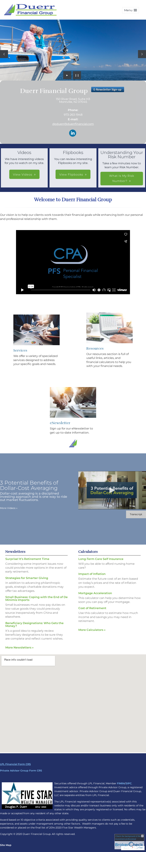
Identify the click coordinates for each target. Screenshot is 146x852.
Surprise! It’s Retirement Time (27, 559)
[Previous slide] (4, 54)
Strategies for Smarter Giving (26, 578)
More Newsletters (19, 647)
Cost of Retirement (92, 608)
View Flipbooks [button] (71, 174)
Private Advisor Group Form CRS (21, 770)
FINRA (121, 783)
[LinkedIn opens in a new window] (72, 133)
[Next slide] (142, 54)
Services (20, 350)
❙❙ (77, 75)
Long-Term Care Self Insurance (100, 559)
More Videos (8, 508)
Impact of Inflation (92, 574)
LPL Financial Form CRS (15, 764)
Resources (95, 348)
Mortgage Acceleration (95, 593)
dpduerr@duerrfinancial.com (73, 124)
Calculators (88, 551)
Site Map (5, 845)
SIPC (129, 783)
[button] (130, 10)
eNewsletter (60, 423)
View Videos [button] (22, 174)
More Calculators (92, 630)
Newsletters (15, 551)
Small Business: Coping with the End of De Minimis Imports (36, 598)
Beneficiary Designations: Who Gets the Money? (34, 624)
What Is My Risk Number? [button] (121, 178)
